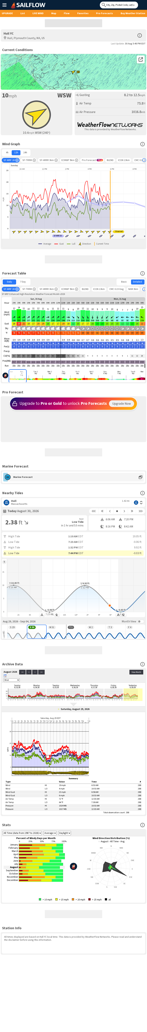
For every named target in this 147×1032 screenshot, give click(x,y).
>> (41, 672)
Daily (9, 282)
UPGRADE (7, 13)
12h (16, 152)
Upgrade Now (121, 403)
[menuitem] (7, 152)
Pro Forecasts (104, 13)
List (22, 13)
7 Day (23, 282)
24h (25, 152)
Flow (67, 13)
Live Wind (38, 13)
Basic (124, 282)
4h (7, 152)
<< (22, 672)
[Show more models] (144, 160)
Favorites (83, 13)
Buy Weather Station (133, 13)
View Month (136, 672)
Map (53, 13)
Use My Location (141, 3)
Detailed (137, 282)
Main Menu (4, 4)
